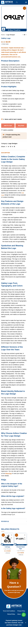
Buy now (21, 125)
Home (3, 34)
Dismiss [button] (25, 622)
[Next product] (26, 34)
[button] (11, 538)
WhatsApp (8, 473)
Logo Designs (10, 34)
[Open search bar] (17, 2)
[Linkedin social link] (12, 147)
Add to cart (8, 125)
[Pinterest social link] (11, 147)
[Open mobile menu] (26, 2)
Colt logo (7, 547)
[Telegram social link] (14, 147)
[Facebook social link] (7, 147)
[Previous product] (23, 34)
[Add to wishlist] (11, 535)
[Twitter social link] (9, 147)
